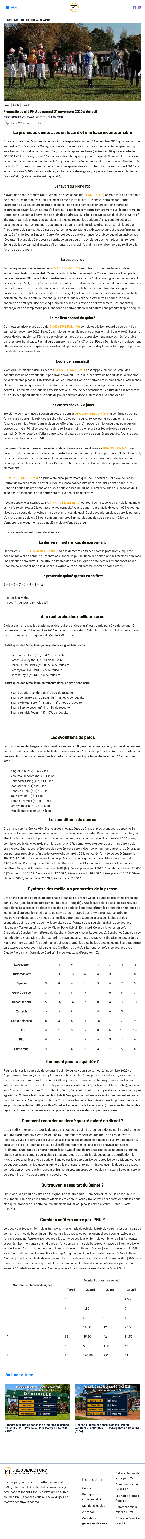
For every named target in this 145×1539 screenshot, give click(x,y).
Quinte (16, 105)
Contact (87, 1488)
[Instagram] (139, 7)
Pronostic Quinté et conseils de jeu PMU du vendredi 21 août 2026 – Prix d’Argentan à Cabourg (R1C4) (107, 1428)
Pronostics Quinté (12, 117)
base (7, 105)
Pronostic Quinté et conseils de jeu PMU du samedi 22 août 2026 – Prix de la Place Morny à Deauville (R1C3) (37, 1428)
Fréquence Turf (11, 20)
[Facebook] (134, 7)
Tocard (26, 105)
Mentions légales (93, 1505)
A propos (88, 1512)
